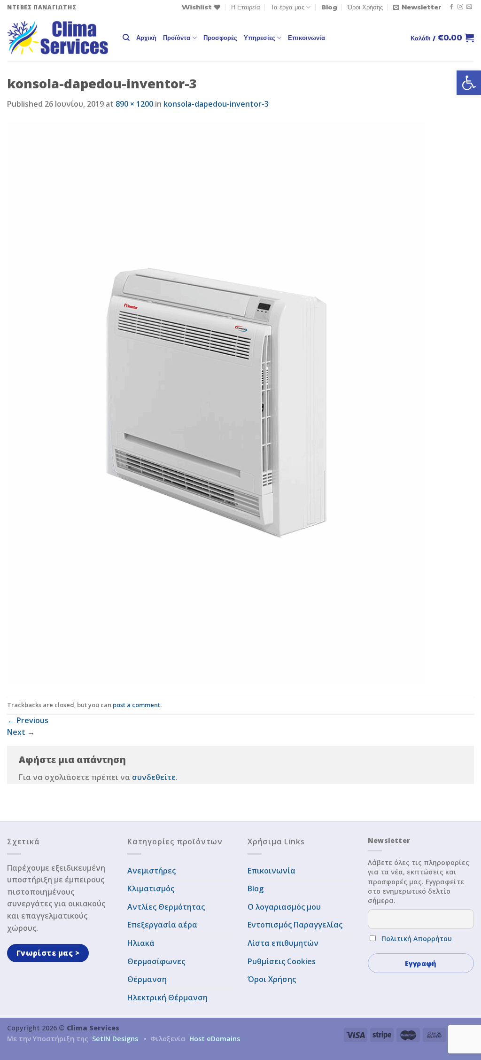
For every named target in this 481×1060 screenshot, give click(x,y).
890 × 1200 (134, 104)
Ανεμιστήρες (151, 870)
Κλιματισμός (150, 888)
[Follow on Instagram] (460, 7)
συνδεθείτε (154, 777)
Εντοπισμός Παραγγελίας (295, 925)
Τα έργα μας (287, 7)
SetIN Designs (115, 1038)
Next (21, 732)
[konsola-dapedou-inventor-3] (216, 403)
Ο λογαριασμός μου (284, 907)
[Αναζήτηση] (126, 38)
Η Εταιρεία (245, 7)
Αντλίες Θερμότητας (166, 907)
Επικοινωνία (306, 37)
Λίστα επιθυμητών (283, 943)
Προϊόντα (176, 37)
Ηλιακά (141, 943)
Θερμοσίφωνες (156, 961)
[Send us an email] (469, 7)
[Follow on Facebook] (451, 7)
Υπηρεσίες (259, 37)
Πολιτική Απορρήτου (416, 938)
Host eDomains (214, 1038)
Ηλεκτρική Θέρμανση (167, 997)
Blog (329, 7)
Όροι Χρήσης (365, 7)
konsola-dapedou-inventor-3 (216, 104)
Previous (27, 720)
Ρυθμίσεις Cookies (282, 961)
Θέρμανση (147, 979)
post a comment (136, 705)
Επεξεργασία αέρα (162, 925)
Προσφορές (220, 37)
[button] (469, 82)
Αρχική (146, 37)
